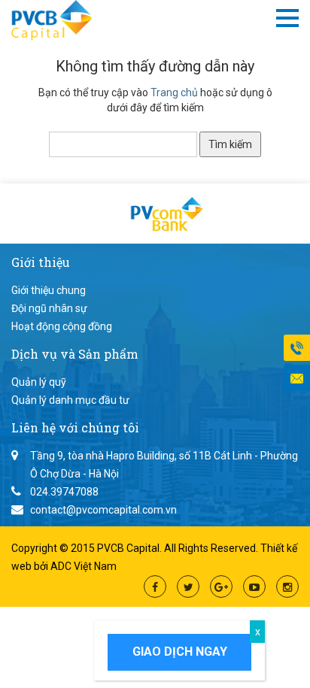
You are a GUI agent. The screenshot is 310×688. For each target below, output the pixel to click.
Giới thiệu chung (48, 290)
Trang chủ (174, 92)
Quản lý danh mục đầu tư (70, 400)
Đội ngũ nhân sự (49, 308)
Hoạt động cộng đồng (61, 326)
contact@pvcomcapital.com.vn (103, 510)
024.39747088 (64, 492)
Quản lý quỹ (38, 382)
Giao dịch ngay (179, 651)
